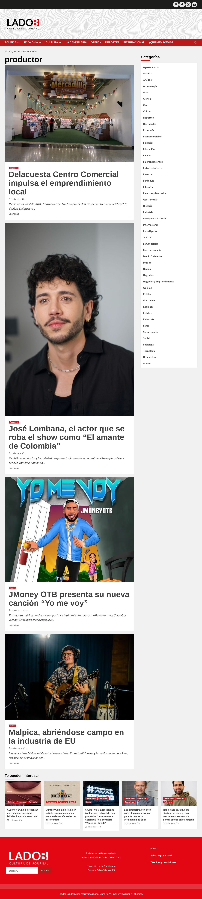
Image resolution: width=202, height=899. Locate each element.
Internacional (150, 224)
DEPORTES (112, 42)
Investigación (150, 231)
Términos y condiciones (163, 862)
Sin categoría (150, 332)
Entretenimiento (152, 168)
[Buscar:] (22, 870)
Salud (146, 325)
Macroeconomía (152, 250)
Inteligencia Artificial (154, 218)
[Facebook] (182, 4)
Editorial (148, 142)
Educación (149, 149)
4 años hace (17, 610)
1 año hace (16, 199)
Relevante (148, 319)
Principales (149, 300)
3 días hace (131, 823)
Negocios (14, 168)
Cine (145, 105)
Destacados (149, 123)
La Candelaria (150, 243)
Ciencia (147, 98)
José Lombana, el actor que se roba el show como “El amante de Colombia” (67, 437)
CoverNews (119, 893)
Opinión (147, 287)
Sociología (148, 344)
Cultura (147, 111)
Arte (145, 92)
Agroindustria (151, 67)
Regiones (148, 306)
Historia (147, 205)
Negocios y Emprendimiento (158, 281)
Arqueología (150, 86)
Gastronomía (150, 199)
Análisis (147, 73)
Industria (148, 212)
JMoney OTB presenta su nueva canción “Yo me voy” (69, 598)
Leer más (14, 213)
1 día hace (14, 820)
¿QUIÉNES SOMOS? (161, 42)
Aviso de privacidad (161, 855)
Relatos (147, 313)
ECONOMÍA (31, 42)
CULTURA (52, 42)
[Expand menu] (18, 42)
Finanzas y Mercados (154, 193)
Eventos (147, 174)
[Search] (195, 43)
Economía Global (152, 136)
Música (12, 588)
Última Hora (149, 357)
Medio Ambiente (152, 256)
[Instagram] (176, 4)
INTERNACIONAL (134, 42)
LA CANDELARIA (76, 42)
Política (147, 294)
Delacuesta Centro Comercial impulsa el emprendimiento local (64, 183)
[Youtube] (194, 4)
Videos (147, 363)
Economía (148, 130)
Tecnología (149, 350)
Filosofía (148, 187)
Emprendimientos (153, 161)
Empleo (147, 155)
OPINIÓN (96, 42)
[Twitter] (188, 4)
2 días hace (53, 823)
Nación (147, 268)
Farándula (14, 422)
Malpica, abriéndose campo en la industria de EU (66, 736)
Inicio (153, 848)
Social (146, 338)
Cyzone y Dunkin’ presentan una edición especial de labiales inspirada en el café (22, 813)
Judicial (147, 237)
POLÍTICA (11, 42)
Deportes (148, 117)
